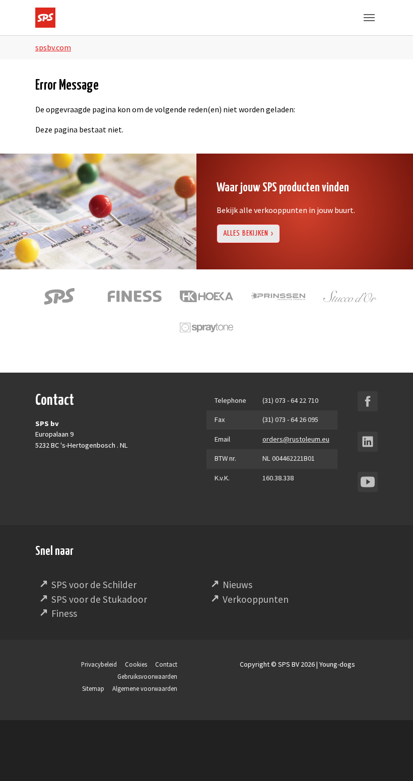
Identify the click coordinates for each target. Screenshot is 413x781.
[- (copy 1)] (368, 401)
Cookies (136, 664)
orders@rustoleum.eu (295, 439)
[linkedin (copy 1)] (368, 442)
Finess (64, 613)
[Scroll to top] (391, 759)
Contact (166, 664)
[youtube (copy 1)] (368, 482)
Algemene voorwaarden (144, 688)
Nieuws (237, 585)
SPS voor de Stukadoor (99, 599)
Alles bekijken (245, 233)
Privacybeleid (99, 664)
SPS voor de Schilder (93, 585)
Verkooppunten (256, 599)
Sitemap (93, 688)
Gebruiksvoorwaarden (147, 676)
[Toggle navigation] (369, 17)
